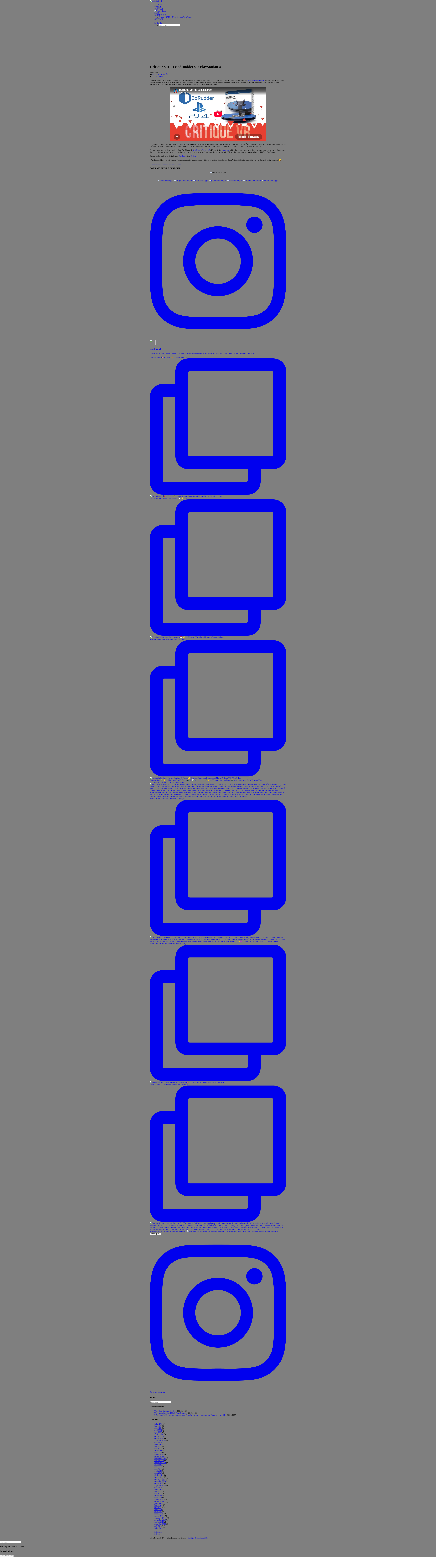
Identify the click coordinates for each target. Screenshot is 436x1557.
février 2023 (158, 1499)
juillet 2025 (158, 1444)
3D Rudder (153, 164)
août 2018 (158, 1526)
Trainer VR (206, 150)
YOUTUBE (158, 9)
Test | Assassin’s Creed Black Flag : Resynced (170, 1413)
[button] (158, 23)
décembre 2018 (159, 1518)
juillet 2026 (158, 1424)
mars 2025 (158, 1452)
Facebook (182, 156)
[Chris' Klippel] (218, 1)
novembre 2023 (160, 1481)
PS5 (180, 164)
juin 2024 (157, 1467)
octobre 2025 (159, 1438)
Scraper (226, 150)
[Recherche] (160, 1402)
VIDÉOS (166, 74)
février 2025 (158, 1455)
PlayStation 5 (172, 164)
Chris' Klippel (158, 76)
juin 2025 (157, 1446)
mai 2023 (157, 1493)
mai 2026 (157, 1428)
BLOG (157, 13)
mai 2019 (157, 1508)
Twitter (193, 156)
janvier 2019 (158, 1516)
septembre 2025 (160, 1440)
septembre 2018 (160, 1524)
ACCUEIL (158, 5)
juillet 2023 (158, 1489)
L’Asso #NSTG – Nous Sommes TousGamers (175, 17)
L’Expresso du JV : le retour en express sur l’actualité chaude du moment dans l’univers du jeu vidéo (190, 1415)
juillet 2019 (158, 1504)
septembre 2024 (160, 1463)
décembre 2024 (159, 1457)
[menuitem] (220, 5)
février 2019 (158, 1514)
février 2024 (158, 1475)
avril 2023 (158, 1495)
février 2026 (158, 1434)
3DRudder (159, 164)
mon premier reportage (256, 80)
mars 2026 (158, 1432)
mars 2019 (158, 1512)
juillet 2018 (158, 1528)
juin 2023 (157, 1491)
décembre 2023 (159, 1479)
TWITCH (158, 7)
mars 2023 (158, 1497)
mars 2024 (158, 1473)
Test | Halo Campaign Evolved (165, 1411)
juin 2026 (157, 1426)
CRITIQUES (157, 74)
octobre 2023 (159, 1483)
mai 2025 (157, 1448)
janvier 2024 (158, 1477)
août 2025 (158, 1442)
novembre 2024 (160, 1459)
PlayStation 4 (165, 164)
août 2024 (158, 1465)
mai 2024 (157, 1469)
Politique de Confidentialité (198, 1538)
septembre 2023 (160, 1485)
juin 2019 (157, 1506)
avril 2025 (158, 1450)
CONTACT (158, 19)
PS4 (178, 164)
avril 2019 (158, 1510)
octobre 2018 (159, 1522)
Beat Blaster (197, 150)
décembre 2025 (159, 1436)
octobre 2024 (159, 1461)
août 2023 (158, 1487)
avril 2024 (158, 1471)
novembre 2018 (160, 1520)
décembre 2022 (159, 1502)
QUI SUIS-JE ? (160, 15)
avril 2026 (158, 1430)
